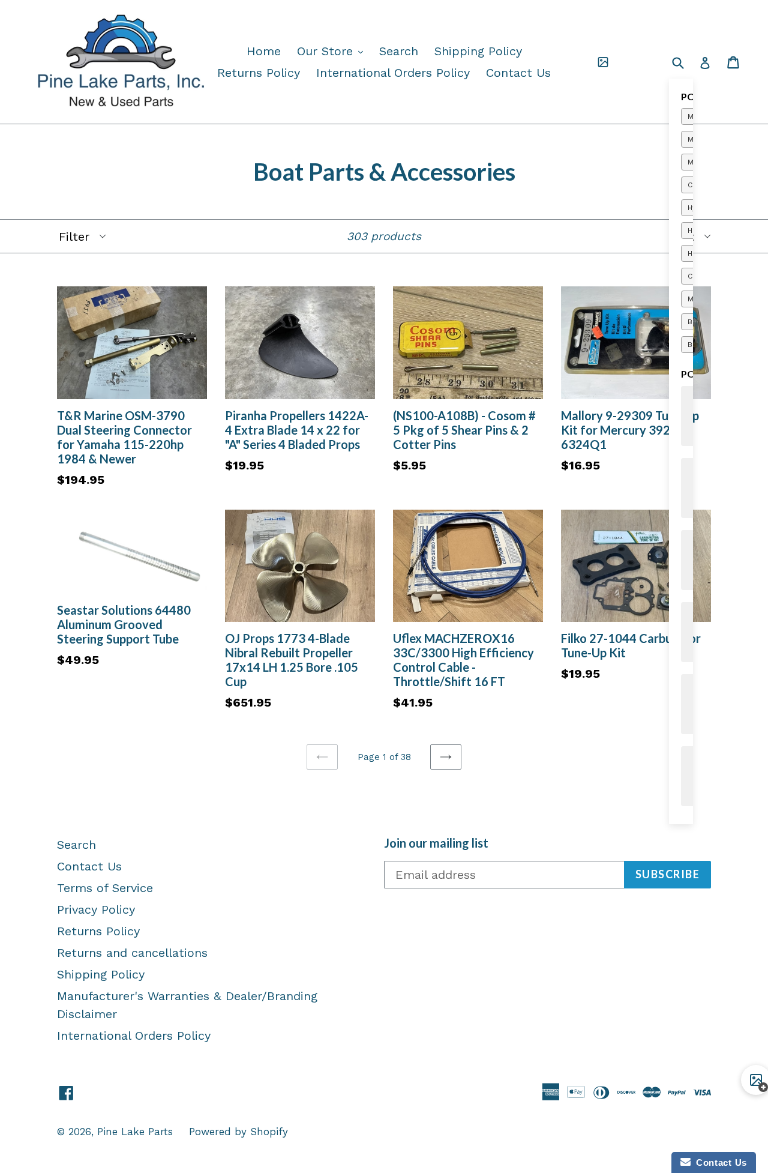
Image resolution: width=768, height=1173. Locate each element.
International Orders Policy (393, 72)
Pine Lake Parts (135, 1132)
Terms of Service (105, 888)
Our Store (333, 50)
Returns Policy (258, 72)
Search (398, 51)
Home (264, 51)
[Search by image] (603, 62)
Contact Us (518, 72)
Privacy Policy (96, 909)
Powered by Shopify (238, 1132)
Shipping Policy (478, 51)
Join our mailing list (436, 843)
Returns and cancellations (132, 952)
